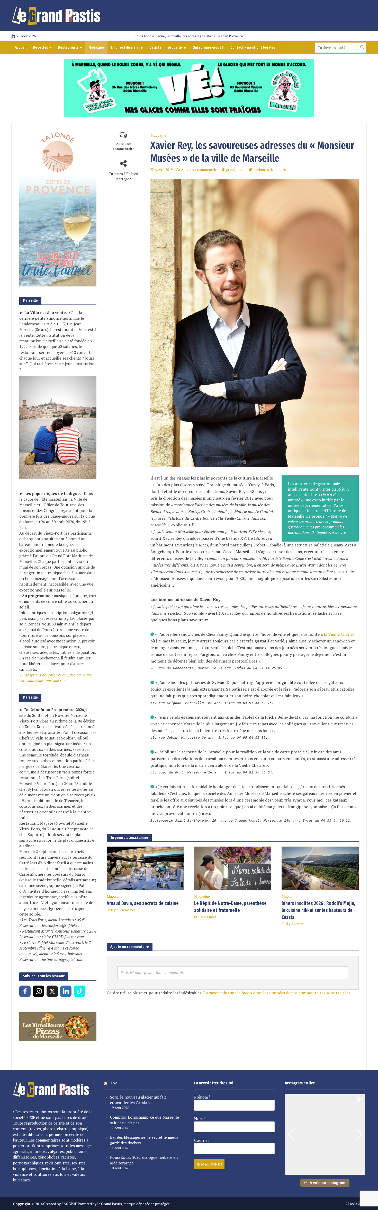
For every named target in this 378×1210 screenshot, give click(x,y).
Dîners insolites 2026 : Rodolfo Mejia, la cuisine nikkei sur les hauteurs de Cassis (318, 910)
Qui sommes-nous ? (208, 47)
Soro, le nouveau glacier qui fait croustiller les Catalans (138, 1099)
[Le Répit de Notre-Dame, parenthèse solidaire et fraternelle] (232, 868)
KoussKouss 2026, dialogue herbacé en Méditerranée (144, 1160)
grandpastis (235, 169)
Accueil (20, 47)
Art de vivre (177, 47)
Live (114, 1083)
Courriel (202, 1140)
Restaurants (68, 47)
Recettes (40, 47)
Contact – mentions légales (252, 47)
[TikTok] (79, 991)
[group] (325, 1134)
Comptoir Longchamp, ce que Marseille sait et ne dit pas (144, 1120)
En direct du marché (127, 47)
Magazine (96, 47)
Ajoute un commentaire (123, 146)
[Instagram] (38, 991)
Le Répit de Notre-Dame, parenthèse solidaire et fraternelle (230, 906)
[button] (325, 1171)
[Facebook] (25, 991)
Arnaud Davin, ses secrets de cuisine (143, 903)
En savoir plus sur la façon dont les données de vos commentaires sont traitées (276, 993)
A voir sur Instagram (327, 1182)
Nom (199, 1118)
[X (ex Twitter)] (52, 991)
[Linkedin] (65, 991)
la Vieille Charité (339, 634)
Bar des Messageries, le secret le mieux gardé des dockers (144, 1140)
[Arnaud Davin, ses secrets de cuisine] (145, 868)
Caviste (155, 47)
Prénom (202, 1097)
